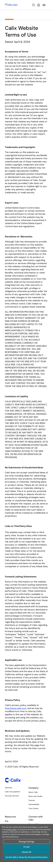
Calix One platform (12, 792)
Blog (6, 821)
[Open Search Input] (33, 5)
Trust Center (33, 808)
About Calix (33, 792)
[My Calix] (38, 5)
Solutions (8, 788)
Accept (26, 846)
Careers (31, 800)
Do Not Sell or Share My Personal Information (27, 857)
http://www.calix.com (15, 708)
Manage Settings (26, 841)
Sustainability (33, 804)
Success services (12, 796)
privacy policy (11, 829)
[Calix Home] (11, 5)
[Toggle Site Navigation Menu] (44, 5)
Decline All (26, 852)
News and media (35, 796)
